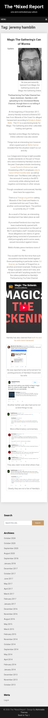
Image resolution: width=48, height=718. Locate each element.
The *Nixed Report (23, 6)
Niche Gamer (33, 145)
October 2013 (9, 685)
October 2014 (9, 644)
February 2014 (10, 664)
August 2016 (9, 619)
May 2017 (8, 584)
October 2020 (9, 543)
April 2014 (8, 659)
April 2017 (8, 589)
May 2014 (8, 654)
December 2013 (10, 675)
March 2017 (9, 594)
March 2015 (9, 629)
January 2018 (10, 563)
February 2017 (10, 599)
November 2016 (10, 614)
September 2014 (11, 649)
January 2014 (10, 670)
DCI (18, 123)
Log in (6, 700)
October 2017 (9, 574)
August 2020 (9, 553)
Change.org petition (25, 198)
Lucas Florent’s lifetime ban (22, 167)
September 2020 (11, 548)
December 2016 (10, 609)
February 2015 (10, 634)
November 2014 (10, 639)
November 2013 (10, 680)
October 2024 (9, 538)
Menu (3, 19)
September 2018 (11, 558)
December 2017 (10, 569)
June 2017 (8, 579)
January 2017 (10, 604)
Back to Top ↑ (24, 715)
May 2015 (8, 624)
